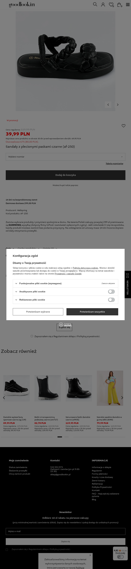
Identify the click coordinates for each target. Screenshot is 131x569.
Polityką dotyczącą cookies (85, 268)
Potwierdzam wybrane (38, 311)
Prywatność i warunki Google (68, 273)
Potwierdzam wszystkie (92, 311)
